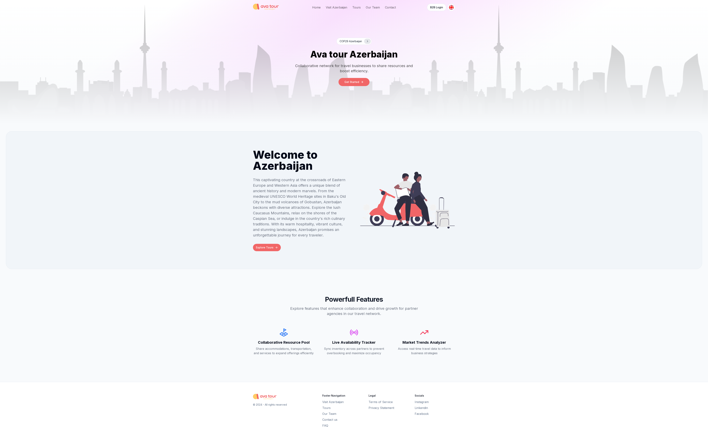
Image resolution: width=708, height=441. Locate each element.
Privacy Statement (381, 408)
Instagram (422, 402)
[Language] (451, 7)
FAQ (325, 425)
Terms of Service (381, 402)
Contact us (329, 419)
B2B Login (436, 7)
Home (316, 7)
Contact (390, 7)
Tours (356, 7)
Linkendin (421, 408)
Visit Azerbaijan (336, 7)
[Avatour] (266, 7)
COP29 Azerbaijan (351, 41)
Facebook (422, 414)
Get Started (351, 81)
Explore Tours (264, 247)
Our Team (373, 7)
